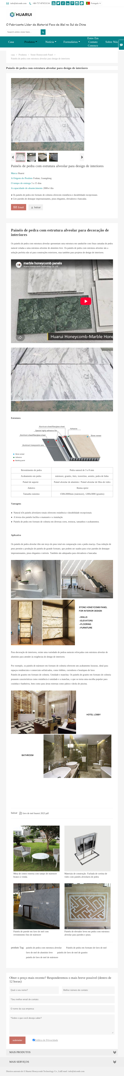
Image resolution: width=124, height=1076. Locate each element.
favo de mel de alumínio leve (39, 952)
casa (13, 55)
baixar (36, 207)
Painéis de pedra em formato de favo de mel (86, 948)
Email (18, 207)
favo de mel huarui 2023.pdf (34, 813)
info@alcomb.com (18, 3)
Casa (11, 41)
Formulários (70, 41)
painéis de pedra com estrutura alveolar (44, 948)
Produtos (29, 41)
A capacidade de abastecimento (27, 188)
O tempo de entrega (21, 183)
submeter (17, 1040)
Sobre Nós (111, 41)
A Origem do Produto (22, 178)
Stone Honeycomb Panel (42, 55)
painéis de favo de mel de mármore (42, 957)
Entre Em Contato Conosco (92, 42)
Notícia (49, 41)
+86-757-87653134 (41, 3)
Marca (14, 173)
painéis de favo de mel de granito (72, 952)
